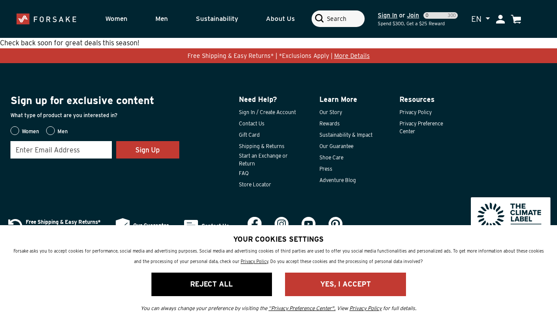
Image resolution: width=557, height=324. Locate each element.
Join (413, 15)
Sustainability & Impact (345, 135)
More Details (352, 55)
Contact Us (252, 123)
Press (325, 168)
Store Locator (255, 184)
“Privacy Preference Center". (302, 308)
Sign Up (147, 150)
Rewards (329, 123)
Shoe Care (331, 157)
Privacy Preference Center (421, 127)
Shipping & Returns (262, 146)
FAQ (243, 173)
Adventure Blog (337, 180)
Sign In (387, 15)
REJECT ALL (211, 284)
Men (161, 18)
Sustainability (217, 18)
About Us (280, 18)
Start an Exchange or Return (263, 159)
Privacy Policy (415, 112)
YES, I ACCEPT (345, 284)
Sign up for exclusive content (82, 100)
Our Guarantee (336, 146)
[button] (124, 18)
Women (116, 18)
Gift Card (249, 135)
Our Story (330, 112)
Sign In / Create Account (267, 112)
